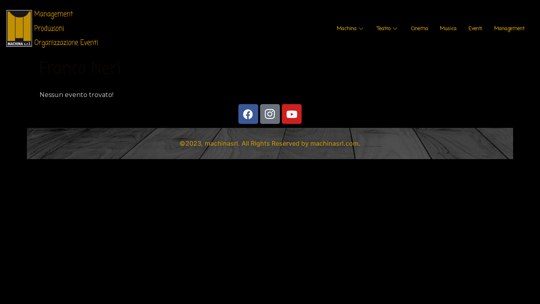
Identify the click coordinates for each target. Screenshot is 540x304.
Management (509, 28)
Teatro (384, 28)
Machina (347, 28)
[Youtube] (292, 114)
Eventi (475, 28)
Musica (448, 28)
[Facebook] (248, 114)
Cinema (419, 28)
